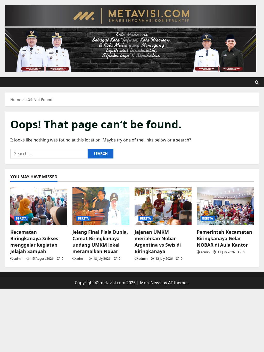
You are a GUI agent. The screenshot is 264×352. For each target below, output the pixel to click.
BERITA (21, 218)
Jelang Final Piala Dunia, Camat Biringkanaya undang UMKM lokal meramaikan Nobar (100, 242)
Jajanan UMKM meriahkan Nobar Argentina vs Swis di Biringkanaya (158, 242)
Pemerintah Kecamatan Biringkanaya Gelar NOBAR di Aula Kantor (224, 238)
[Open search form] (257, 82)
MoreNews (150, 283)
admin (18, 258)
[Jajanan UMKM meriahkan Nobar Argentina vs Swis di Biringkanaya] (163, 206)
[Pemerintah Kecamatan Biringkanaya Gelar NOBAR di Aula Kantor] (225, 206)
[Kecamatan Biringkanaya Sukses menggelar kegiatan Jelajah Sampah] (38, 206)
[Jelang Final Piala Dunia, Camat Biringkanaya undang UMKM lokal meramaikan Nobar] (100, 206)
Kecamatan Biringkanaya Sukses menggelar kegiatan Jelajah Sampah (34, 242)
